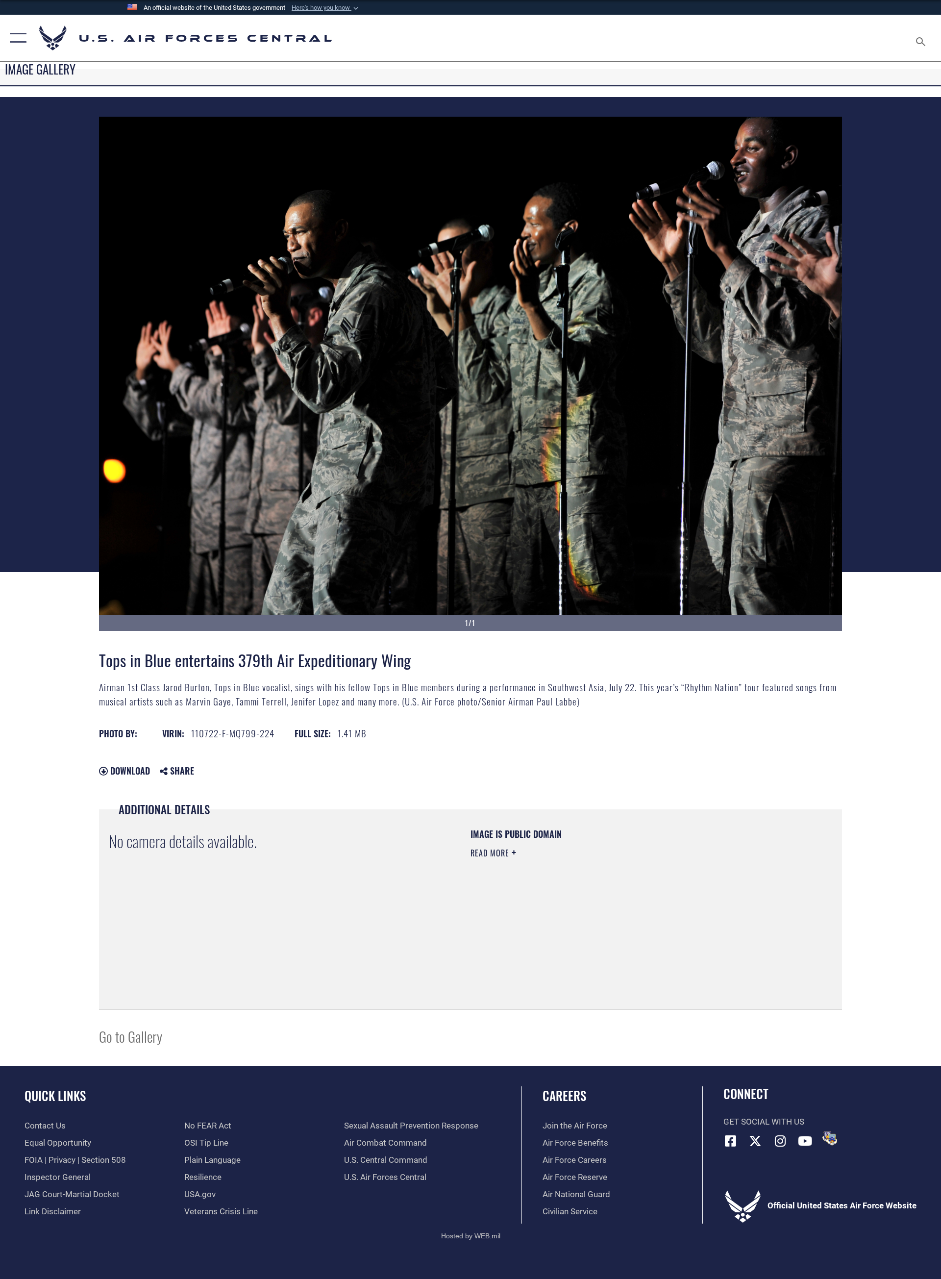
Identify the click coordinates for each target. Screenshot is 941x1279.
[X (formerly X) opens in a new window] (755, 1140)
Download (129, 770)
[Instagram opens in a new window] (780, 1140)
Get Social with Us (763, 1122)
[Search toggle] (922, 38)
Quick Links (55, 1095)
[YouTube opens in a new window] (805, 1140)
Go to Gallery (130, 1036)
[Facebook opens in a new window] (730, 1140)
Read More (491, 853)
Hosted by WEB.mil (470, 1236)
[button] (326, 8)
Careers (564, 1095)
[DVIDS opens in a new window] (829, 1138)
